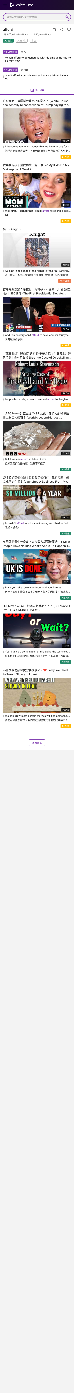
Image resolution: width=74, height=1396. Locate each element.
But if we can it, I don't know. (26, 459)
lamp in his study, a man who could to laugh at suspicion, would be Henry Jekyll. (37, 399)
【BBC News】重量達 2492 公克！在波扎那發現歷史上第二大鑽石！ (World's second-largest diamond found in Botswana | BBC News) (36, 416)
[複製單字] (54, 29)
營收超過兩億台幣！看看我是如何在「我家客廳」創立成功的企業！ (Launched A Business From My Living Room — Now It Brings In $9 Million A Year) (36, 480)
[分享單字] (62, 29)
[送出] (67, 17)
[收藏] (69, 29)
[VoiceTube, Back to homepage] (22, 5)
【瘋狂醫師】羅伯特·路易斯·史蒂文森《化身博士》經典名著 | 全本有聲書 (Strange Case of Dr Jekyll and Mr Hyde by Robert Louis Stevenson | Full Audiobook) (37, 356)
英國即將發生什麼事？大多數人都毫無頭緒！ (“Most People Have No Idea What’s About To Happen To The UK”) (36, 544)
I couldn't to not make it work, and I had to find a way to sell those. (37, 523)
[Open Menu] (5, 5)
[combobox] (33, 17)
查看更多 (37, 743)
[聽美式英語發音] (26, 34)
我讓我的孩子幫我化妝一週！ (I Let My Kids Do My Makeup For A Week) (36, 167)
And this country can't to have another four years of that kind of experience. (38, 335)
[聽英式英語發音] (49, 34)
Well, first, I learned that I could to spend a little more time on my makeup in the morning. (37, 211)
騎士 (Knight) (12, 229)
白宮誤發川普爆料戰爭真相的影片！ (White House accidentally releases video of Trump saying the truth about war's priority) (35, 103)
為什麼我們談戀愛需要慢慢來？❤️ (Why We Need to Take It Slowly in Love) (35, 672)
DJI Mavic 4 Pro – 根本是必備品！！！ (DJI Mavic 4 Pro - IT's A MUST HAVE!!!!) (36, 608)
